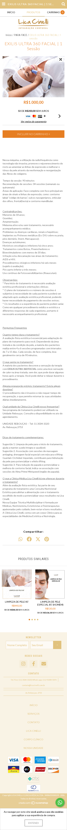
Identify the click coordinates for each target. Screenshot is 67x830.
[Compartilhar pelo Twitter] (38, 539)
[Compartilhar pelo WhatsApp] (20, 539)
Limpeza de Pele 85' (17, 601)
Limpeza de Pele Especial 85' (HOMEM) (50, 603)
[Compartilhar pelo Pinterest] (46, 539)
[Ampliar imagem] (61, 59)
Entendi (33, 822)
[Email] (44, 664)
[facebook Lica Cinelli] (33, 664)
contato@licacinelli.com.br (33, 685)
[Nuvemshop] (34, 804)
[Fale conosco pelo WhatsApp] (59, 802)
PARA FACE (20, 35)
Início (9, 35)
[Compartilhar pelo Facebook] (29, 539)
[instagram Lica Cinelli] (23, 664)
